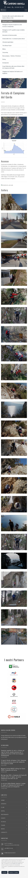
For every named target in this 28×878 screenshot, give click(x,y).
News (3, 829)
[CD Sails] (14, 716)
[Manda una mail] (2, 853)
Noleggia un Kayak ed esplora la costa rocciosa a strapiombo (12, 25)
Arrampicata (5, 62)
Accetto (4, 872)
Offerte (3, 803)
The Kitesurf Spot (6, 45)
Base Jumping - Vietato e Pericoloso (11, 56)
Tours (3, 825)
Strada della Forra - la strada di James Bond (13, 38)
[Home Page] (14, 2)
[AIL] (14, 702)
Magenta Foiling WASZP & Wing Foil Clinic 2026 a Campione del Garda (13, 769)
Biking (3, 49)
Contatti (4, 832)
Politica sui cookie (16, 863)
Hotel (3, 811)
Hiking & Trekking (7, 21)
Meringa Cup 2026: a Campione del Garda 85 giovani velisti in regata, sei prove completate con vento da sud (14, 776)
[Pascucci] (14, 687)
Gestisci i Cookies (13, 872)
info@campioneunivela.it (9, 852)
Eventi (3, 818)
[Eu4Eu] (14, 709)
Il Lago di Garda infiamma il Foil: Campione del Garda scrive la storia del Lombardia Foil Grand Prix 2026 (13, 761)
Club (2, 807)
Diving (4, 59)
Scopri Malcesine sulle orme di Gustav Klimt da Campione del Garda (13, 67)
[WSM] (14, 695)
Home (3, 800)
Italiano (9, 7)
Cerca (3, 10)
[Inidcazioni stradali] (2, 844)
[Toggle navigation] (26, 10)
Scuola (3, 821)
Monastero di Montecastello (9, 35)
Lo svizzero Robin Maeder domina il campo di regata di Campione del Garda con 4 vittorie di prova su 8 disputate (13, 785)
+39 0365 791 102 (19, 7)
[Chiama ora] (2, 849)
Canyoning (5, 52)
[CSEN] (14, 680)
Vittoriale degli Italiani (7, 42)
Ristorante (4, 814)
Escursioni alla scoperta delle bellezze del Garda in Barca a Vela (12, 17)
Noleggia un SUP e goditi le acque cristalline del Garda (13, 30)
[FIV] (14, 673)
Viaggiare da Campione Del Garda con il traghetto (12, 72)
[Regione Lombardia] (14, 666)
